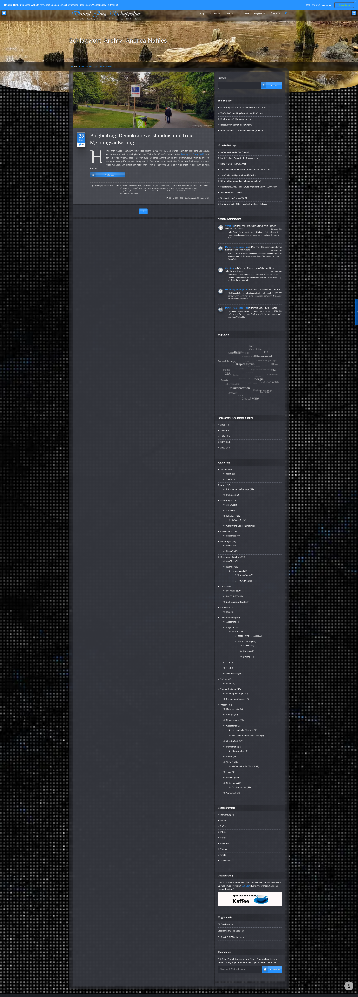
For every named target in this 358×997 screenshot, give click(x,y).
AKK (140, 185)
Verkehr (224, 679)
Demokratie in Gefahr (165, 188)
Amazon (246, 886)
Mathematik (232, 747)
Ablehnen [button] (327, 5)
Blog (202, 13)
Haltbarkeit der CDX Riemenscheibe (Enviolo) (241, 131)
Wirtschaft (231, 793)
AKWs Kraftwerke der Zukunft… (235, 152)
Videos (223, 849)
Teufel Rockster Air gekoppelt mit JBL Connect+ (243, 113)
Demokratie (152, 188)
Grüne (126, 191)
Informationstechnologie (237, 489)
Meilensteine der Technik (244, 766)
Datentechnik (232, 709)
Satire (223, 587)
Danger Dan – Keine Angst (233, 164)
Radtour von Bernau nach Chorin (236, 125)
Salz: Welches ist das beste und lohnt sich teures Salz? (245, 170)
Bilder (223, 821)
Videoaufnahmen (228, 689)
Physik (229, 757)
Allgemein (225, 470)
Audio (229, 510)
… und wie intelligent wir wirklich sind (238, 175)
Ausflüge (230, 561)
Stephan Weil (128, 193)
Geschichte (231, 726)
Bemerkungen (227, 815)
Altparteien (146, 185)
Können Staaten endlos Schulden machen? (240, 181)
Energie (230, 715)
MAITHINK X (232, 596)
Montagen (231, 495)
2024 (222, 436)
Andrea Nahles (163, 185)
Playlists (230, 627)
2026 (222, 425)
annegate (185, 185)
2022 (222, 448)
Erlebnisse (231, 536)
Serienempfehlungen (236, 699)
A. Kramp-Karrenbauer (128, 185)
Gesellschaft (232, 741)
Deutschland (238, 571)
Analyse (155, 185)
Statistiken (225, 608)
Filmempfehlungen (235, 693)
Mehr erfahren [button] (313, 5)
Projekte (258, 13)
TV (227, 668)
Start (76, 66)
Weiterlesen (110, 175)
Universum (231, 783)
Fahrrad (235, 632)
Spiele (229, 479)
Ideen (229, 474)
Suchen (222, 78)
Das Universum (239, 787)
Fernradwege (243, 581)
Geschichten (226, 532)
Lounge (246, 657)
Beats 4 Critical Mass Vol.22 (233, 198)
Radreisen (231, 567)
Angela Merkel (175, 185)
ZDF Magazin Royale (236, 602)
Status (223, 838)
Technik (230, 762)
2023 (222, 442)
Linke (157, 191)
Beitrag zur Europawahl (192, 154)
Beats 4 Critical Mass (247, 636)
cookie (4, 13)
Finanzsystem (232, 720)
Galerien (224, 843)
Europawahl (179, 188)
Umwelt (230, 551)
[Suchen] (286, 13)
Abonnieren (275, 969)
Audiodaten (225, 861)
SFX (228, 662)
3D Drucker (231, 505)
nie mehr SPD (177, 191)
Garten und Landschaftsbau (239, 526)
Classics (247, 646)
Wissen (223, 705)
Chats (223, 855)
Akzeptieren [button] (344, 5)
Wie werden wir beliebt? (231, 193)
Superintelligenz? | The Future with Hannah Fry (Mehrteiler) (248, 187)
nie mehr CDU (165, 191)
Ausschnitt (231, 622)
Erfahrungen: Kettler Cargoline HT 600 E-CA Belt (243, 108)
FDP (186, 188)
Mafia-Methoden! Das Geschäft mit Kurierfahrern (243, 204)
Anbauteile (237, 520)
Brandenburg (243, 575)
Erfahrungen (226, 501)
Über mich (275, 13)
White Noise (232, 674)
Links (223, 826)
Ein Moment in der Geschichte (246, 736)
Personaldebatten (190, 191)
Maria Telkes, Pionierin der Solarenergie (239, 158)
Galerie (245, 13)
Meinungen (225, 541)
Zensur (137, 193)
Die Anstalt (231, 591)
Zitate (223, 832)
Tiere (228, 772)
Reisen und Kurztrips (230, 557)
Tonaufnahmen (227, 618)
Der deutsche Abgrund (242, 730)
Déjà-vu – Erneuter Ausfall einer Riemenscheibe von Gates (251, 227)
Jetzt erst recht (148, 191)
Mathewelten (238, 751)
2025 (222, 431)
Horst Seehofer (136, 191)
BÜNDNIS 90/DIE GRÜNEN (131, 188)
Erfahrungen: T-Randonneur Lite (235, 119)
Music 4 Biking (244, 641)
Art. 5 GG (193, 185)
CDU (145, 188)
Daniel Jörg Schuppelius (104, 185)
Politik (205, 185)
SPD (121, 193)
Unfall (229, 684)
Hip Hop (247, 651)
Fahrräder (230, 516)
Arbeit (223, 485)
